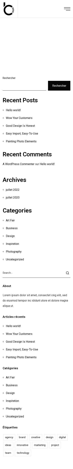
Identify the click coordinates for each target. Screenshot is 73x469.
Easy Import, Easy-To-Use (22, 133)
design (49, 437)
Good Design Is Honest (20, 125)
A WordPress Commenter (18, 164)
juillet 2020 (12, 197)
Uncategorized (15, 259)
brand (22, 437)
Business (12, 228)
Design (10, 236)
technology (23, 452)
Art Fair (10, 220)
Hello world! (13, 110)
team (8, 452)
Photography (14, 251)
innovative (22, 445)
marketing (40, 445)
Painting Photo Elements (21, 141)
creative (35, 437)
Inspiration (12, 243)
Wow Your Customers (19, 118)
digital (62, 437)
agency (9, 437)
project (55, 445)
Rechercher (9, 78)
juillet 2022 (12, 189)
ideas (8, 445)
